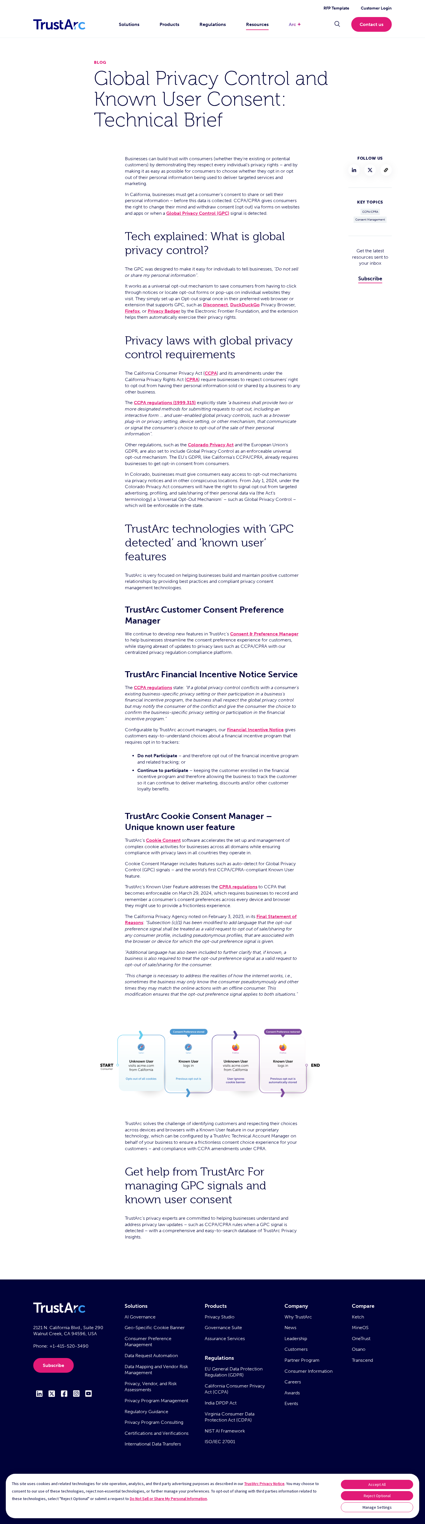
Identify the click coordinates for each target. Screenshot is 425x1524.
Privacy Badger (164, 311)
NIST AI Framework (225, 1431)
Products (169, 24)
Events (291, 1403)
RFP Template (336, 8)
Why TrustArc (298, 1317)
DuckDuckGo (245, 304)
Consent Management (370, 219)
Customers (296, 1349)
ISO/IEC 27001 (220, 1441)
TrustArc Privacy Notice (264, 1483)
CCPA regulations (153, 687)
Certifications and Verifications (157, 1433)
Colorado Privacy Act (211, 444)
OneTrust (361, 1338)
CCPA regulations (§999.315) (165, 402)
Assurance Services (225, 1338)
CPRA (192, 379)
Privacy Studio (219, 1317)
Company (296, 1306)
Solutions (129, 24)
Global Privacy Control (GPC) (197, 213)
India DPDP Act (220, 1403)
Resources (257, 24)
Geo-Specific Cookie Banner (155, 1327)
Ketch (358, 1317)
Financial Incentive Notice (255, 729)
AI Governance (140, 1317)
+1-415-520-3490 (68, 1346)
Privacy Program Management (156, 1400)
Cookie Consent (163, 840)
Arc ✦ (295, 24)
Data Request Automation (151, 1355)
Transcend (362, 1360)
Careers (292, 1382)
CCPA (211, 373)
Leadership (295, 1338)
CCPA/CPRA (370, 212)
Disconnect (215, 304)
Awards (292, 1393)
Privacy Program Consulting (154, 1422)
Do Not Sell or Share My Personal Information (168, 1498)
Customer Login (376, 8)
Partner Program (301, 1360)
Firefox (132, 311)
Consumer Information (308, 1371)
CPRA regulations (238, 886)
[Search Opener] (337, 24)
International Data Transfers (153, 1444)
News (290, 1327)
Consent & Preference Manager (264, 634)
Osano (358, 1349)
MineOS (360, 1327)
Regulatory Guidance (146, 1411)
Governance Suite (223, 1327)
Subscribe (370, 278)
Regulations (212, 24)
